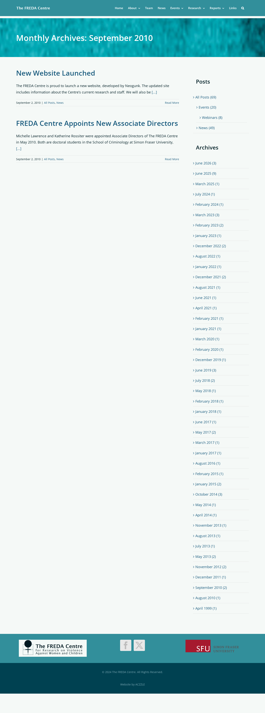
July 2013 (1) (205, 546)
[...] (154, 92)
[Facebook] (125, 645)
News (60, 103)
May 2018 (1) (205, 390)
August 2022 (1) (207, 256)
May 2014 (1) (205, 504)
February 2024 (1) (209, 204)
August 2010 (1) (207, 597)
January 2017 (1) (208, 453)
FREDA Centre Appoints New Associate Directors (97, 123)
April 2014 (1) (206, 515)
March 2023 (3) (207, 215)
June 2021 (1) (205, 297)
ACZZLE (140, 684)
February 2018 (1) (209, 401)
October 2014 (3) (208, 494)
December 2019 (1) (210, 359)
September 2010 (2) (211, 587)
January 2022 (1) (208, 266)
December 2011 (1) (210, 577)
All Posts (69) (205, 97)
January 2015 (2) (208, 484)
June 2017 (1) (205, 422)
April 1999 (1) (206, 608)
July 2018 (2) (205, 380)
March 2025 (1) (207, 183)
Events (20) (207, 107)
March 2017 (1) (207, 442)
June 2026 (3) (205, 163)
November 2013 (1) (210, 525)
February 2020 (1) (209, 349)
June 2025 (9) (205, 173)
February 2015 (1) (209, 473)
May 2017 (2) (205, 432)
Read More (172, 103)
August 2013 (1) (207, 535)
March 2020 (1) (207, 339)
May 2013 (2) (205, 556)
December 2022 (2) (210, 246)
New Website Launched (55, 73)
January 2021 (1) (208, 328)
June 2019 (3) (205, 370)
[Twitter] (139, 645)
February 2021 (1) (209, 318)
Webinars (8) (212, 117)
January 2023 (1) (208, 235)
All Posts (49, 103)
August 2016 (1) (207, 463)
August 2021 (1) (207, 287)
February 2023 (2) (209, 225)
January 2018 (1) (208, 411)
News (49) (207, 127)
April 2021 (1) (206, 308)
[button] (242, 8)
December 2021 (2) (210, 277)
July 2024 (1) (205, 194)
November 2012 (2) (210, 566)
